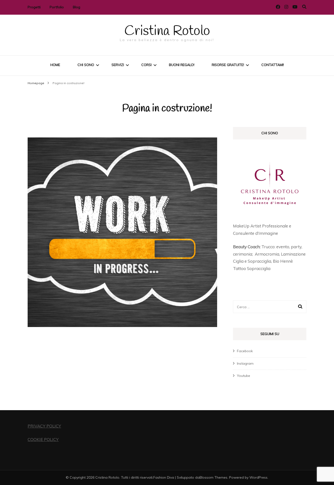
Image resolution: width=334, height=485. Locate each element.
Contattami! (272, 65)
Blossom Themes (213, 477)
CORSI (146, 65)
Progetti (34, 7)
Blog (76, 7)
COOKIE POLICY (43, 439)
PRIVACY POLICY (44, 426)
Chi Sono (86, 65)
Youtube (243, 375)
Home (55, 65)
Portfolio (57, 7)
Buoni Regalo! (181, 65)
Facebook (245, 351)
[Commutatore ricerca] (304, 7)
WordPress (258, 477)
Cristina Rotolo (167, 31)
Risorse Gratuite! (228, 65)
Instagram (245, 363)
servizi (117, 65)
